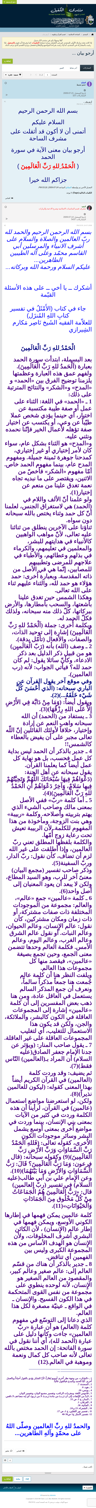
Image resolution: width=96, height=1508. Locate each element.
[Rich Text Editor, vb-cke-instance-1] (48, 1467)
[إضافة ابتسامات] (5, 1460)
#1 (5, 101)
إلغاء (27, 1479)
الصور (62, 68)
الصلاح (68, 187)
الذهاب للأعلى (8, 1488)
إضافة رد (7, 1479)
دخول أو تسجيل (11, 2)
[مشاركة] (6, 95)
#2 (5, 225)
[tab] (87, 68)
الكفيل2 (89, 1488)
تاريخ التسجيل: (80, 93)
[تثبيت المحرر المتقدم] (10, 1460)
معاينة (18, 1479)
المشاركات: (81, 95)
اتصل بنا (18, 1488)
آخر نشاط (73, 68)
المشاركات (87, 68)
